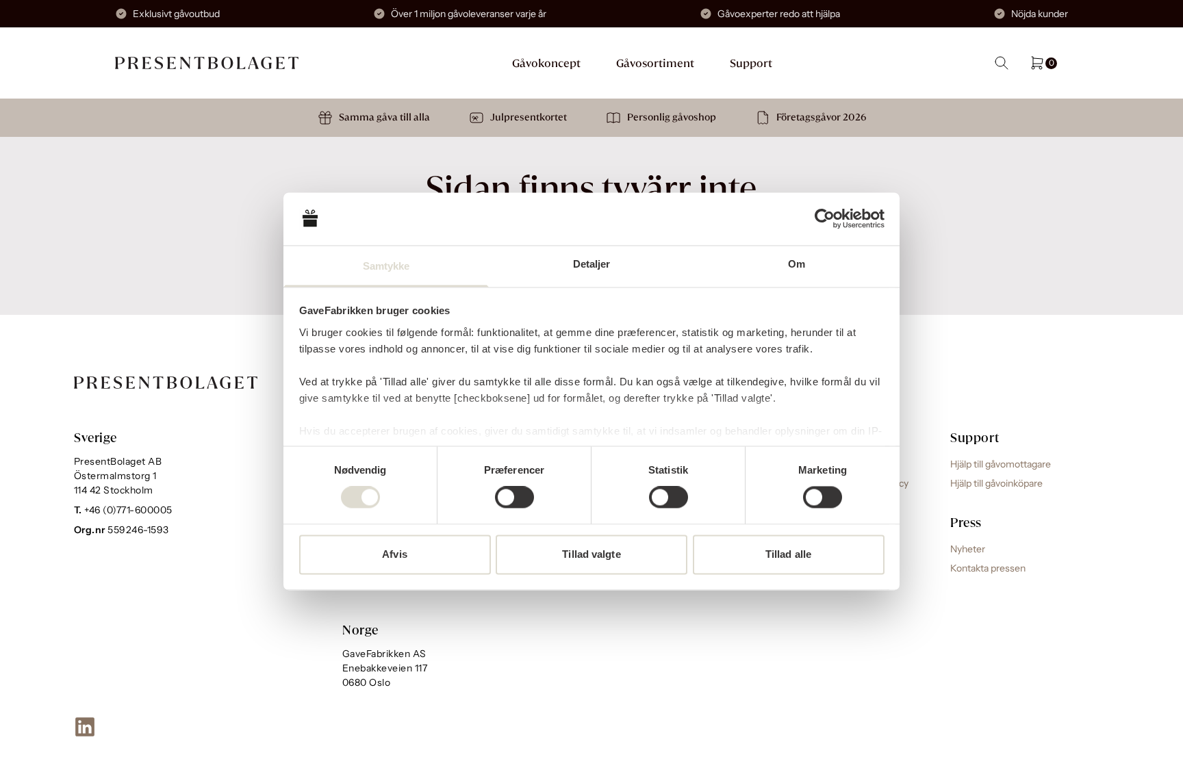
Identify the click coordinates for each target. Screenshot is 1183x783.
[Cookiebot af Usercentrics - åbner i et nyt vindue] (825, 219)
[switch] (514, 498)
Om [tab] (796, 264)
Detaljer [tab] (592, 264)
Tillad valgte (591, 554)
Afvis (394, 554)
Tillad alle (788, 554)
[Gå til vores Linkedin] (85, 727)
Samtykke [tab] (386, 266)
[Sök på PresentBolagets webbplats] (1001, 63)
